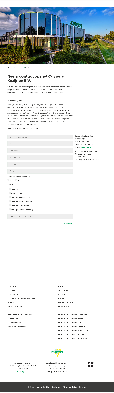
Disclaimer (56, 386)
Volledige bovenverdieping (21, 205)
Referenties (12, 318)
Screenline (63, 290)
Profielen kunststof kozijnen (21, 298)
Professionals (14, 322)
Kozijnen (11, 286)
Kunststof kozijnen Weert (70, 318)
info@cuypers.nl (86, 147)
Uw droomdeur (14, 306)
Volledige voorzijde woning (21, 197)
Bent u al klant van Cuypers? (18, 177)
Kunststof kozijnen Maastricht (73, 330)
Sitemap (82, 386)
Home (9, 68)
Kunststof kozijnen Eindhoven (72, 338)
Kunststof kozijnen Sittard (71, 326)
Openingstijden (65, 302)
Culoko (11, 290)
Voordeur (14, 189)
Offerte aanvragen (16, 326)
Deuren (10, 302)
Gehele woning (16, 193)
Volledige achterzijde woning (22, 201)
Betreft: (10, 185)
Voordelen (12, 294)
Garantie (62, 298)
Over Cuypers (18, 68)
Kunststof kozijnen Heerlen (71, 334)
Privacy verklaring (70, 386)
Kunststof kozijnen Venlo (70, 322)
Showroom (63, 306)
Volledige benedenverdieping (22, 209)
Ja (10, 180)
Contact (28, 68)
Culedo (61, 286)
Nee (18, 180)
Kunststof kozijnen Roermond (72, 314)
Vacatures (63, 294)
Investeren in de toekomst (19, 314)
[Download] (91, 363)
